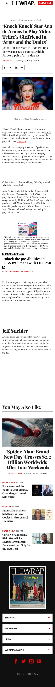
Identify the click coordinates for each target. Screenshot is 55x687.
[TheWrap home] (23, 3)
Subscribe (45, 3)
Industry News (26, 20)
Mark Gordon (23, 202)
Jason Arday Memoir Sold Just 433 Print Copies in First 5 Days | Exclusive (15, 516)
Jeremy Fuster (16, 473)
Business (41, 20)
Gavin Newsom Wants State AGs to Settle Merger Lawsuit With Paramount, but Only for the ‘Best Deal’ (16, 541)
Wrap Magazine (14, 650)
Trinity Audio (29, 119)
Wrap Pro (11, 628)
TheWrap (21, 141)
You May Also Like (21, 407)
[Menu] (5, 3)
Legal (8, 639)
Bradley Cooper (36, 200)
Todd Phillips (15, 135)
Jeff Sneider (7, 61)
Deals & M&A (8, 482)
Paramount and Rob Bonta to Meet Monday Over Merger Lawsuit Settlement (15, 492)
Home (13, 20)
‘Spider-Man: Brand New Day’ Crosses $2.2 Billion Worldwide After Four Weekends (27, 459)
